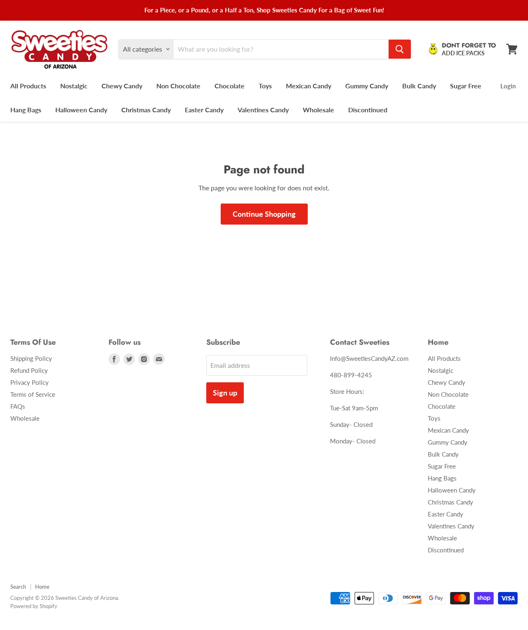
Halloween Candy (81, 110)
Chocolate (229, 86)
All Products (28, 86)
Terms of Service (32, 394)
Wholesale (318, 110)
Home (42, 586)
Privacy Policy (29, 382)
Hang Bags (25, 110)
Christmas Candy (146, 110)
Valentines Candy (263, 110)
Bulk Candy (419, 86)
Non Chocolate (178, 86)
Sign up (225, 392)
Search (18, 586)
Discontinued (367, 110)
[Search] (400, 49)
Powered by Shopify (33, 606)
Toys (265, 86)
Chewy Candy (121, 86)
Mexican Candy (308, 86)
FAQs (17, 406)
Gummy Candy (366, 86)
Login (508, 86)
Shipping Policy (31, 358)
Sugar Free (465, 86)
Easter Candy (204, 110)
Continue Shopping (264, 213)
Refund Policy (29, 370)
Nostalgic (73, 86)
